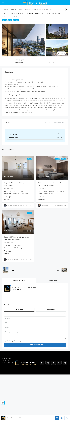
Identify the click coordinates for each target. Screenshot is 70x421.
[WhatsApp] (3, 403)
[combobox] (35, 314)
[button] (66, 9)
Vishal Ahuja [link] (45, 205)
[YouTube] (59, 363)
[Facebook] (42, 363)
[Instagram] (47, 363)
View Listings (16, 290)
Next (57, 270)
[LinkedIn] (53, 363)
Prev (12, 270)
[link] (18, 168)
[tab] (19, 280)
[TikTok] (65, 363)
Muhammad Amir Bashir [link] (15, 205)
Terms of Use (29, 341)
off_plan (15, 20)
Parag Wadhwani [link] (13, 259)
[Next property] (64, 270)
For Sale (4, 20)
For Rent (29, 213)
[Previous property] (5, 270)
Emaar (10, 20)
